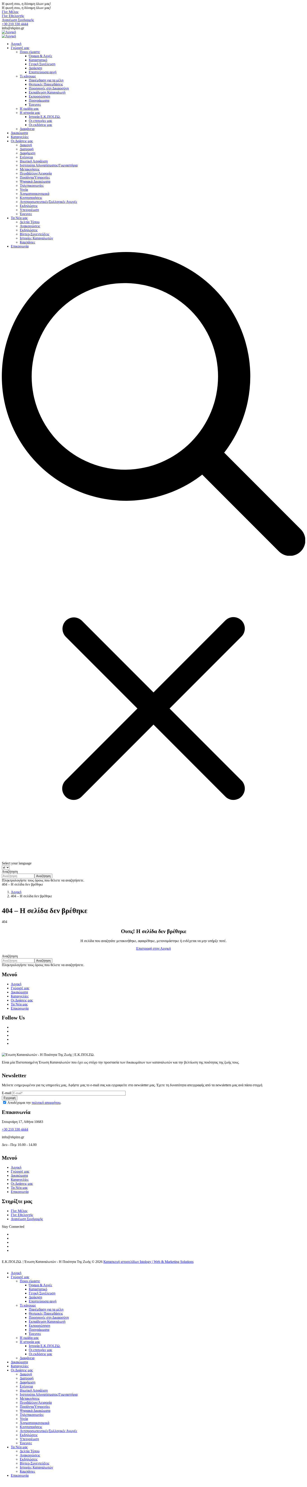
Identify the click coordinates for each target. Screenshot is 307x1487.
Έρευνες (35, 1334)
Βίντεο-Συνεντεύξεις (34, 1463)
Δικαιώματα (19, 992)
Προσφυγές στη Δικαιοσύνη (49, 1317)
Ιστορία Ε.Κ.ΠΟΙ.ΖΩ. (44, 1346)
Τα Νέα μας (19, 1004)
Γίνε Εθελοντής (13, 16)
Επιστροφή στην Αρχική (153, 948)
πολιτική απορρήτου (46, 1103)
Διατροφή (26, 1378)
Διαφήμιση (27, 1382)
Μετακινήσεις (30, 1398)
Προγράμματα (39, 1330)
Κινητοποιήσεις (31, 1427)
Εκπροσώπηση (39, 1325)
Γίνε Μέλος (10, 12)
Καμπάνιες (27, 1471)
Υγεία (24, 1419)
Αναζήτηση (10, 871)
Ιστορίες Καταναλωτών (36, 1467)
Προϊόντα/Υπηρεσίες (35, 1406)
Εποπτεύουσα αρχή (42, 1301)
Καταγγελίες (20, 996)
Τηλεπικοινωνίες (32, 1415)
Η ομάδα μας (29, 1338)
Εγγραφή (10, 1098)
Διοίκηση (35, 1297)
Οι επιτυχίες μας (40, 1350)
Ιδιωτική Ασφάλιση (34, 1390)
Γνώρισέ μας (20, 988)
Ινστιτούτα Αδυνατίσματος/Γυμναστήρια (49, 1394)
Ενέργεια (26, 1386)
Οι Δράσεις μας (22, 1000)
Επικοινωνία (20, 1008)
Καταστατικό (38, 1289)
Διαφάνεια (27, 1358)
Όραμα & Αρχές (40, 1285)
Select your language (16, 863)
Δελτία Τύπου (30, 1451)
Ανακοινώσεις (30, 1455)
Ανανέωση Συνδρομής (18, 20)
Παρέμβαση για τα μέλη (46, 1309)
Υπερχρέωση (29, 1439)
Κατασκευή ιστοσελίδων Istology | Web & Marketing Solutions (148, 1262)
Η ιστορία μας (30, 1342)
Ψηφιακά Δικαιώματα (35, 1411)
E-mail (6, 1093)
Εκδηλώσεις (29, 1435)
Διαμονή (26, 1374)
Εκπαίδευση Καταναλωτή (47, 1321)
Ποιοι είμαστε (30, 1281)
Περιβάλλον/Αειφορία (36, 1402)
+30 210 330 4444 (15, 24)
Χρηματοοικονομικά (34, 1423)
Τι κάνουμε (28, 1305)
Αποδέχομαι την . (34, 1103)
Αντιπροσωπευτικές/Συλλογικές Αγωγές (48, 1431)
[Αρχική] (9, 32)
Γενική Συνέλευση (42, 1293)
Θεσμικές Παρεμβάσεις (46, 1313)
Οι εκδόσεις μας (40, 1354)
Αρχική (16, 892)
